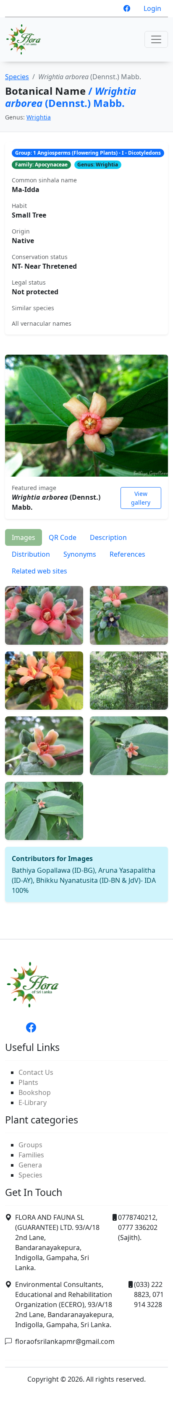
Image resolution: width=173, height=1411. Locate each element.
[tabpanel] (86, 740)
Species (17, 76)
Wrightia (38, 117)
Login (152, 8)
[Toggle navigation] (156, 39)
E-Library (32, 1102)
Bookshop (34, 1092)
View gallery (140, 498)
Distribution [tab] (31, 554)
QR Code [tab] (62, 537)
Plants (28, 1082)
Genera (30, 1165)
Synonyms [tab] (79, 554)
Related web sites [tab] (39, 571)
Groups (30, 1144)
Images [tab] (23, 537)
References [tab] (127, 554)
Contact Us (35, 1072)
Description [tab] (108, 537)
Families (31, 1154)
